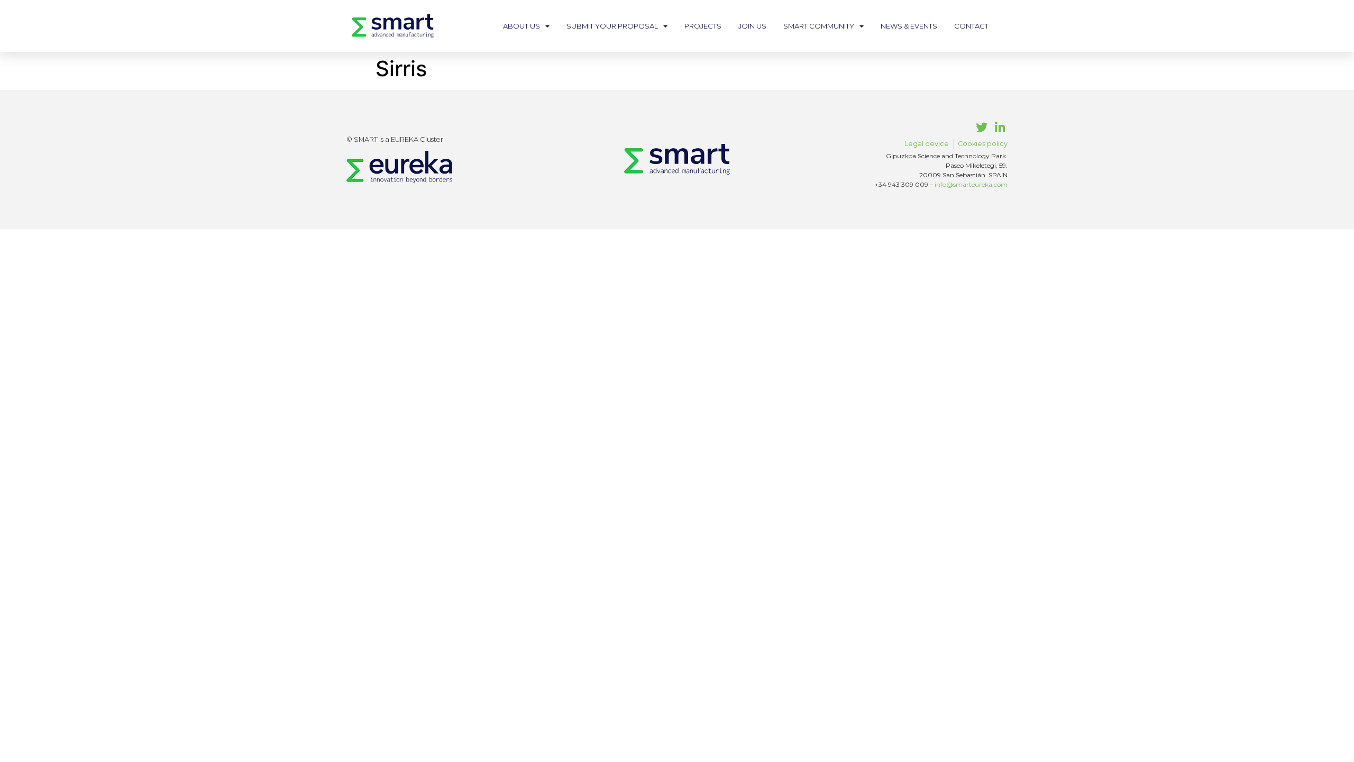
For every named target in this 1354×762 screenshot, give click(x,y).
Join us (752, 26)
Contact (971, 26)
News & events (909, 26)
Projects (702, 26)
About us (521, 26)
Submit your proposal (612, 26)
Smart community (818, 26)
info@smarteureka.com (971, 184)
